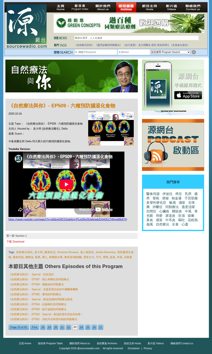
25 (87, 327)
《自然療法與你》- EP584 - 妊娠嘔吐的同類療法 (37, 304)
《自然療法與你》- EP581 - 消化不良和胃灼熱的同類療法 (42, 319)
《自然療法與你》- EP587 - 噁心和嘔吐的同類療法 (38, 279)
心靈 (185, 224)
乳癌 (188, 194)
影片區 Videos (156, 343)
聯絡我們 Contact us (182, 343)
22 (68, 327)
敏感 (172, 202)
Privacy (148, 348)
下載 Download (15, 241)
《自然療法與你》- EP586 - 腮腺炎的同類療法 (36, 284)
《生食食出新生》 (180, 45)
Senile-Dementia (105, 252)
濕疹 (182, 202)
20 (55, 327)
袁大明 (38, 252)
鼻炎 (149, 220)
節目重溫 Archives (107, 343)
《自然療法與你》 (84, 45)
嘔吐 (181, 220)
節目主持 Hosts (132, 343)
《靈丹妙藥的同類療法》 (108, 45)
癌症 (153, 45)
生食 (175, 224)
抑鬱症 (158, 207)
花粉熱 (193, 220)
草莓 (119, 257)
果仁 (44, 257)
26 (94, 327)
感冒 (159, 220)
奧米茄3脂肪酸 (73, 257)
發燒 (156, 198)
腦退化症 (49, 252)
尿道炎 (170, 215)
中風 (188, 211)
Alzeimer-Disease (67, 252)
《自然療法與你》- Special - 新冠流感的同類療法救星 (40, 299)
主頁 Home (25, 343)
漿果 (105, 257)
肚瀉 (181, 215)
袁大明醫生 (144, 45)
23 (74, 327)
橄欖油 (29, 257)
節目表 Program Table (50, 343)
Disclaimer (134, 348)
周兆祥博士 (163, 45)
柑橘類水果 (56, 257)
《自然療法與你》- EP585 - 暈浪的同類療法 (34, 294)
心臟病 (164, 211)
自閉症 (151, 211)
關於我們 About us (80, 343)
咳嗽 (191, 215)
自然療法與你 (24, 252)
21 (62, 327)
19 (49, 327)
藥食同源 (18, 257)
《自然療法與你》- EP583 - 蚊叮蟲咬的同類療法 (37, 309)
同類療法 (172, 207)
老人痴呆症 (87, 252)
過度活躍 (188, 207)
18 (42, 327)
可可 (98, 257)
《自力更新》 (130, 45)
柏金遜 (177, 198)
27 (100, 327)
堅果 (37, 257)
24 (81, 327)
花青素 (128, 257)
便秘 (165, 198)
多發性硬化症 (156, 202)
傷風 (149, 224)
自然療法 (162, 224)
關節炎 (177, 211)
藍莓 (112, 257)
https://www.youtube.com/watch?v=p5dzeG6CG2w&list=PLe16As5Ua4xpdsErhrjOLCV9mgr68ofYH (67, 219)
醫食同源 (153, 194)
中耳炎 (170, 220)
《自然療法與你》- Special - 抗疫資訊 (31, 274)
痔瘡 (159, 215)
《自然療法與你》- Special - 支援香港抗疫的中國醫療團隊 (43, 289)
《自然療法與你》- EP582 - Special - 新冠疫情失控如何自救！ (45, 314)
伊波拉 (167, 194)
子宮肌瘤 (191, 198)
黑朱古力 (88, 257)
